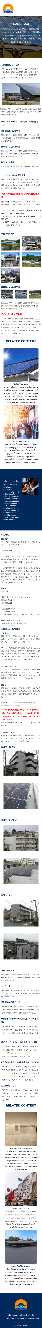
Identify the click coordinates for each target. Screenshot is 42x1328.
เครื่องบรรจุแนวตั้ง (11, 481)
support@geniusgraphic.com (28, 1318)
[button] (36, 8)
